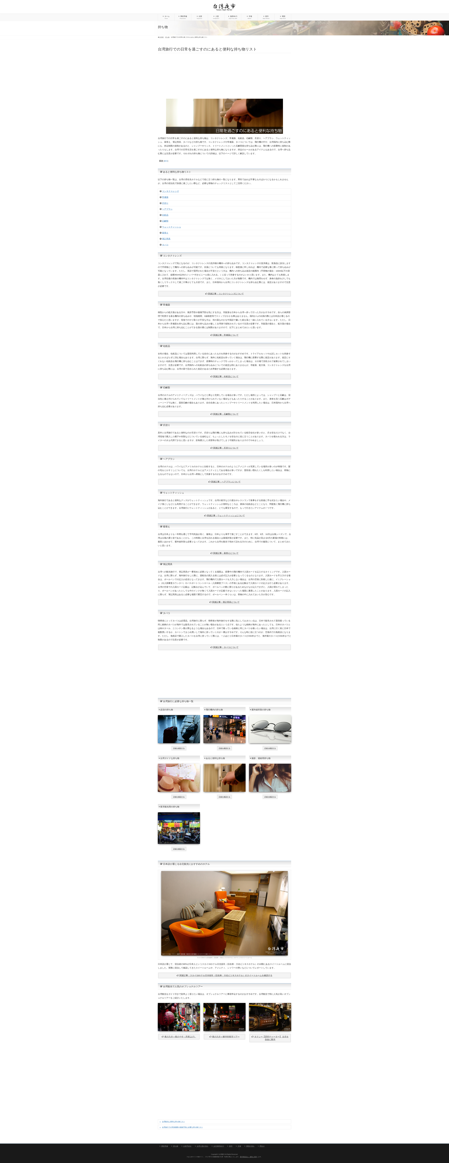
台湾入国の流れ (202, 1146)
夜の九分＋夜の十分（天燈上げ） (180, 1037)
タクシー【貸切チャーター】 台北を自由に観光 (271, 1038)
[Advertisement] (224, 75)
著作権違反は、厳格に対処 (248, 1157)
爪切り (165, 203)
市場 (239, 1146)
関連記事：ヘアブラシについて (226, 482)
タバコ (165, 245)
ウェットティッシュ (171, 227)
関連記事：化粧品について (226, 376)
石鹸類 (165, 221)
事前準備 (164, 1146)
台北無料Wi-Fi (218, 1146)
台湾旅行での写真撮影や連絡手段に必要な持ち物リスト (182, 1127)
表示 (166, 161)
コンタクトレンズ (170, 191)
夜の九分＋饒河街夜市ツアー (226, 1037)
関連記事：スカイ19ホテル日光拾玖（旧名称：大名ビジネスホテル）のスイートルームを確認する (225, 975)
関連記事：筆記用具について (226, 602)
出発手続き (187, 1146)
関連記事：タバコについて (226, 647)
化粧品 (165, 215)
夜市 (230, 1146)
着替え (165, 233)
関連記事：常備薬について (226, 335)
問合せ (262, 1146)
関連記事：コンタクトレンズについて (225, 294)
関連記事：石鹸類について (226, 414)
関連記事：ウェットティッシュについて (225, 515)
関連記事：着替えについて (226, 553)
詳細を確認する (179, 748)
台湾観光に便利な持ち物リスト (173, 1121)
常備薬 (165, 197)
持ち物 (175, 1146)
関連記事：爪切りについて (226, 448)
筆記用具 (166, 239)
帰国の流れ (250, 1146)
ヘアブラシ (167, 209)
